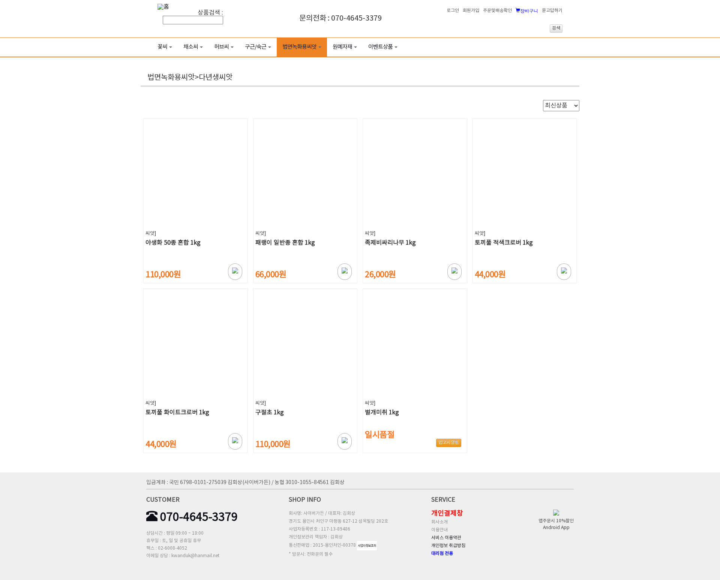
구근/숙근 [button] (255, 47)
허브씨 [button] (221, 47)
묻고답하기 (552, 10)
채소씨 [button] (190, 47)
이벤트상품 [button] (380, 47)
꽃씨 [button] (162, 47)
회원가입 (471, 10)
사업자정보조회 (367, 545)
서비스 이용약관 (446, 537)
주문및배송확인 (497, 10)
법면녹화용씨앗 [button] (299, 47)
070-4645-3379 (198, 517)
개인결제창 (447, 513)
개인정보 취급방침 (448, 545)
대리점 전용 (442, 553)
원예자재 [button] (342, 47)
